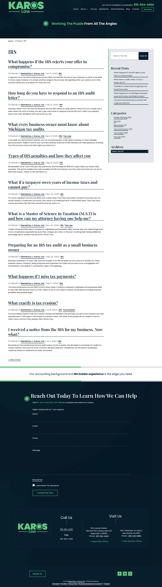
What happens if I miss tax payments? (42, 276)
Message (36, 450)
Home (75, 9)
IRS (60, 73)
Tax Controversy (121, 129)
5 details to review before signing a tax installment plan (130, 88)
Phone (35, 438)
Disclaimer (37, 479)
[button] (160, 571)
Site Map (64, 584)
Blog (128, 9)
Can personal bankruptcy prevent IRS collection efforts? (130, 101)
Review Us (37, 574)
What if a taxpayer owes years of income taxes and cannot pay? (52, 184)
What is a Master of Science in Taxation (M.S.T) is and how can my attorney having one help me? (52, 216)
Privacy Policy (73, 584)
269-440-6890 (55, 402)
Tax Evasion (69, 309)
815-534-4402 (144, 5)
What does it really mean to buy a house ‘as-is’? (128, 81)
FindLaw (107, 584)
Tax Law (93, 9)
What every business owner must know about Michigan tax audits (48, 126)
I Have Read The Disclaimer (47, 485)
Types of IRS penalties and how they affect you (49, 155)
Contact (135, 9)
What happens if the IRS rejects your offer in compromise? (47, 64)
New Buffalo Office (133, 541)
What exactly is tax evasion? (33, 302)
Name (35, 414)
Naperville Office (100, 541)
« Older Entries (14, 359)
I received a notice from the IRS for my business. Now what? (55, 332)
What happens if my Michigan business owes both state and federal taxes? (130, 95)
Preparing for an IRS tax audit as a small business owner (52, 247)
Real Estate (104, 9)
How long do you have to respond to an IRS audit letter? (51, 95)
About (83, 9)
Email (35, 426)
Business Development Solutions (90, 584)
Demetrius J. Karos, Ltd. (33, 73)
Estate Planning (117, 9)
